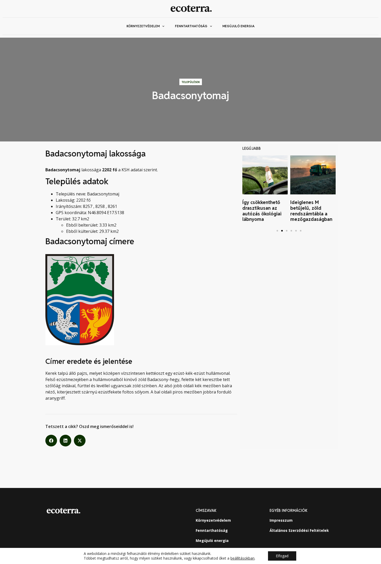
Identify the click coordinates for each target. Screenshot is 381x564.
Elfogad (282, 555)
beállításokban (242, 558)
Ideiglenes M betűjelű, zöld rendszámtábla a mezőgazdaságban (311, 210)
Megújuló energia (238, 26)
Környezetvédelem (143, 26)
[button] (51, 440)
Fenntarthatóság (191, 26)
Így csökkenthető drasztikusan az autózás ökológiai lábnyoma (261, 210)
